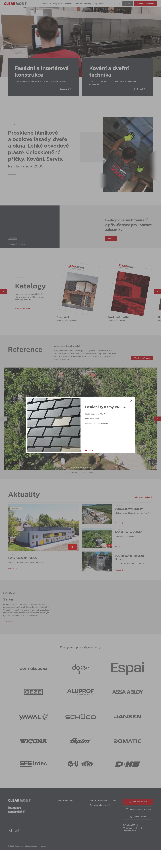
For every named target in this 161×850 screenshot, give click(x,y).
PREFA (88, 450)
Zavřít (131, 400)
